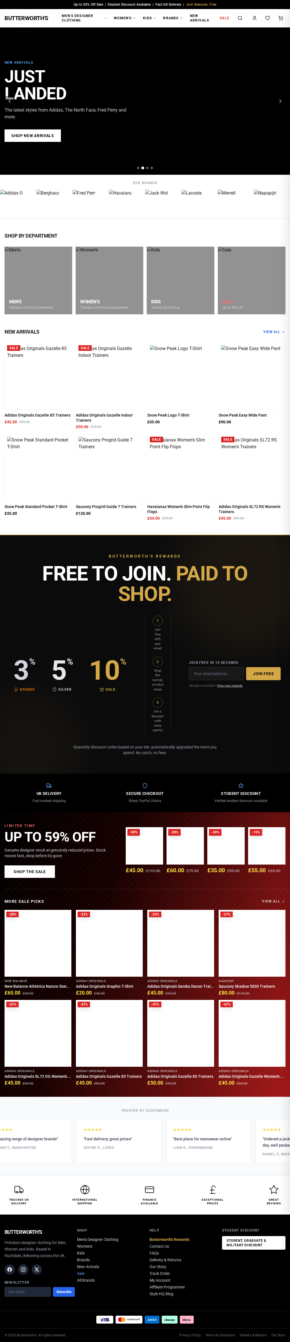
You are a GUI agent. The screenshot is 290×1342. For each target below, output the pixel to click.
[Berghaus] (41, 201)
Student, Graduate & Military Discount (246, 1243)
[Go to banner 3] (147, 168)
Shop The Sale (30, 871)
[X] (37, 1269)
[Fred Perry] (77, 201)
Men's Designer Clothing (77, 18)
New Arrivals (199, 18)
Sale (224, 18)
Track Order (160, 1273)
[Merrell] (222, 201)
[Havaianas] (114, 201)
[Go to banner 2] (143, 168)
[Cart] (280, 18)
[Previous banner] (10, 101)
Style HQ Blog (161, 1294)
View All (271, 332)
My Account (160, 1280)
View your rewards (230, 686)
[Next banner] (280, 101)
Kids (147, 18)
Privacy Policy (190, 1335)
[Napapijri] (259, 201)
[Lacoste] (186, 201)
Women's (122, 18)
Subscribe (63, 1292)
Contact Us (159, 1246)
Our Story (158, 1266)
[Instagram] (23, 1269)
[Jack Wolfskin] (150, 201)
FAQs (154, 1253)
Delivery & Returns (165, 1260)
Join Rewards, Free (201, 5)
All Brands (86, 1280)
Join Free (263, 673)
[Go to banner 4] (152, 168)
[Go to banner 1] (138, 168)
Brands (170, 18)
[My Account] (254, 18)
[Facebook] (10, 1269)
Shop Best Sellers (32, 135)
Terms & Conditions (220, 1335)
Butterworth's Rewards (169, 1239)
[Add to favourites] (65, 349)
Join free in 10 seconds (213, 663)
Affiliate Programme (167, 1287)
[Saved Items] (267, 18)
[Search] (240, 18)
